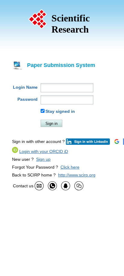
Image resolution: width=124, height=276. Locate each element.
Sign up (43, 159)
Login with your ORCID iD (43, 151)
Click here (69, 167)
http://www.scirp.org (76, 175)
